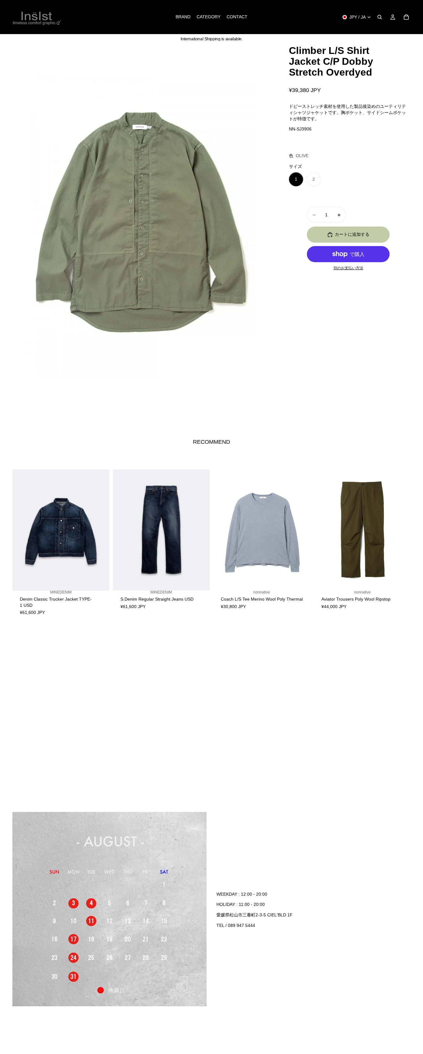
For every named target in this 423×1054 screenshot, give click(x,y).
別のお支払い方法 (348, 268)
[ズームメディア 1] (141, 226)
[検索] (379, 17)
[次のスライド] (100, 530)
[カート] (406, 17)
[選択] (99, 584)
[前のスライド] (21, 530)
